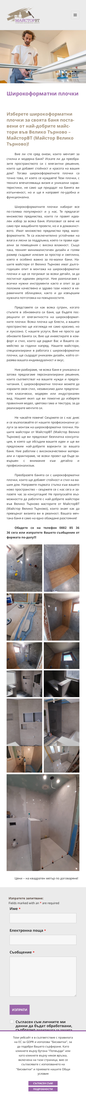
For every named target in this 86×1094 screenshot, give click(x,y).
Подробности (43, 1089)
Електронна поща (28, 930)
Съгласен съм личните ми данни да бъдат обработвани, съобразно (44, 1028)
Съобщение (22, 952)
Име (15, 908)
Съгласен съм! (43, 1083)
